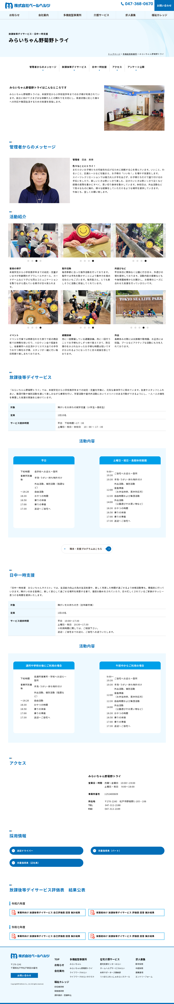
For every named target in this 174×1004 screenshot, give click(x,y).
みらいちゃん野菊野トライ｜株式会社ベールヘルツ (27, 5)
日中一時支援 (99, 67)
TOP (56, 959)
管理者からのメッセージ (42, 67)
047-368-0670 (139, 3)
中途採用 (139, 968)
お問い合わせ (164, 5)
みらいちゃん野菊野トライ (81, 968)
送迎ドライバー (25, 850)
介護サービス (101, 15)
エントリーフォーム (144, 976)
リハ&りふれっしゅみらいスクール (115, 976)
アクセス (117, 67)
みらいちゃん (75, 964)
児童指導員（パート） (109, 850)
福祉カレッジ (159, 15)
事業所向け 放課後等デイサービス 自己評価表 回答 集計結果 (48, 912)
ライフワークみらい (78, 972)
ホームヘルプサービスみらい (112, 968)
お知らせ (14, 15)
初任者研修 (59, 986)
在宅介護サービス (110, 959)
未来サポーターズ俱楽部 (110, 972)
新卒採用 (139, 964)
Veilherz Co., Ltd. (25, 984)
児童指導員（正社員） (28, 862)
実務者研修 (59, 991)
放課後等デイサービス (74, 67)
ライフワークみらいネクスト (82, 976)
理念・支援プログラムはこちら (86, 548)
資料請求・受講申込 (63, 995)
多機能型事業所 (72, 15)
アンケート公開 (136, 67)
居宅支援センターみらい (110, 964)
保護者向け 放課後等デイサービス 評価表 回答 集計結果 (125, 912)
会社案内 (43, 15)
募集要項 (139, 972)
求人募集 (130, 15)
